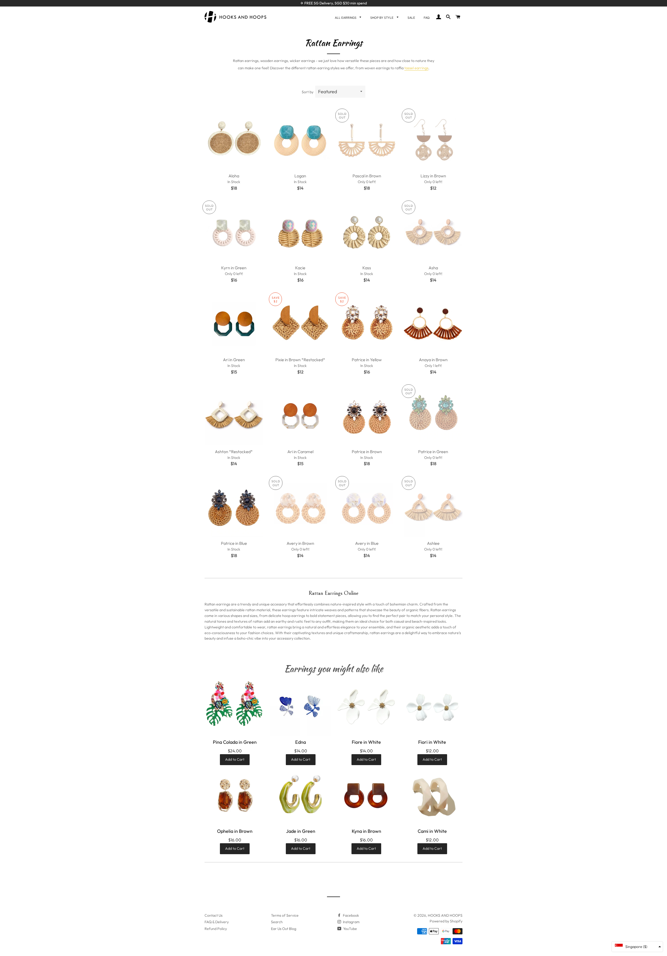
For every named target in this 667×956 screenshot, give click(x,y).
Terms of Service (285, 915)
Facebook (350, 915)
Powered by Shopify (446, 921)
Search (277, 922)
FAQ (427, 18)
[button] (637, 946)
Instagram (351, 922)
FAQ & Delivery (217, 922)
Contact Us (214, 915)
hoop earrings (293, 615)
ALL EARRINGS (346, 18)
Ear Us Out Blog (283, 928)
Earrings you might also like (333, 668)
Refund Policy (216, 928)
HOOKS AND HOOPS (445, 915)
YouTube (349, 928)
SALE (411, 18)
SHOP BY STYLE (382, 18)
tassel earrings (416, 68)
